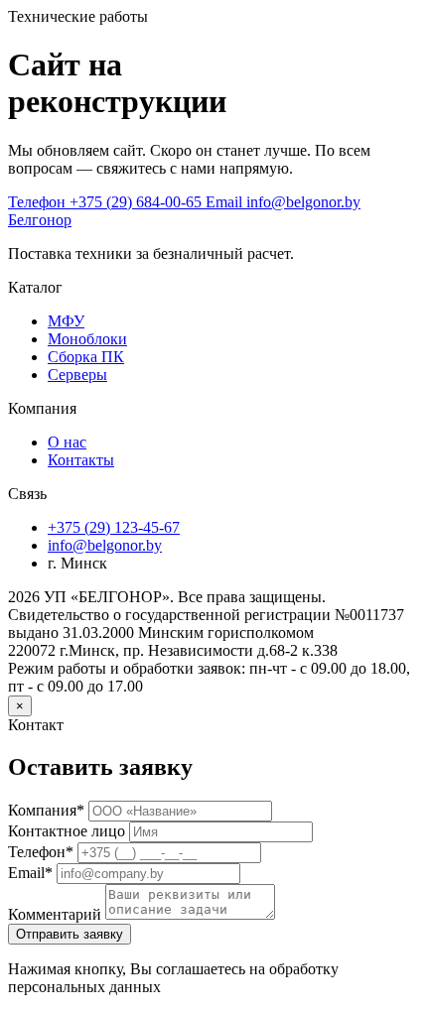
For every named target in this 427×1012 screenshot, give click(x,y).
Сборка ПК (86, 356)
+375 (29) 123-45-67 (114, 527)
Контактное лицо (66, 830)
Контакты (81, 459)
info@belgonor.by (105, 545)
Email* (30, 872)
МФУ (66, 321)
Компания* (46, 810)
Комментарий (54, 914)
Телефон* (40, 851)
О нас (67, 442)
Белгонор (39, 219)
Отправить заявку (69, 934)
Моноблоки (87, 338)
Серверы (77, 374)
